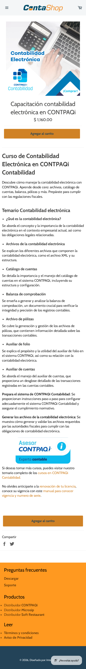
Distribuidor (19, 610)
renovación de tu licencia (58, 486)
